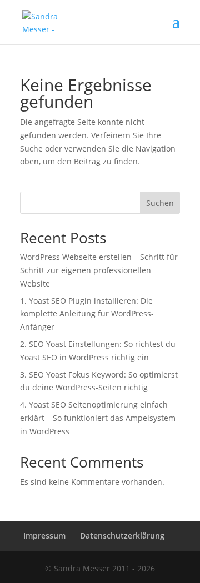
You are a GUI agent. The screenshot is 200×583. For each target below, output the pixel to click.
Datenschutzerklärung (122, 535)
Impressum (44, 535)
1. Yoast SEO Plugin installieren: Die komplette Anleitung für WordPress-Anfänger (87, 314)
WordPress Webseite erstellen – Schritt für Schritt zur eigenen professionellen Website (99, 270)
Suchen (160, 203)
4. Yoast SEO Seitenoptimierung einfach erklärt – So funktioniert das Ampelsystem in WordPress (98, 417)
